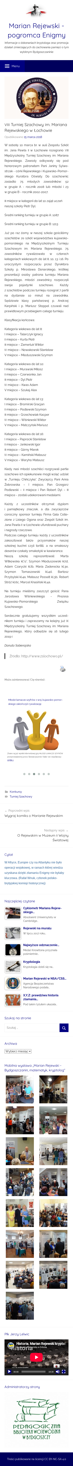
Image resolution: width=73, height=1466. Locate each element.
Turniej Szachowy (21, 796)
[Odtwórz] (9, 1371)
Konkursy (16, 791)
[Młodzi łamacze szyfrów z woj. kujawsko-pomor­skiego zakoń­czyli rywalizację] (36, 731)
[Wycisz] (58, 1371)
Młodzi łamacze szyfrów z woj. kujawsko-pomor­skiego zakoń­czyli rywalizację (35, 702)
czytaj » (10, 760)
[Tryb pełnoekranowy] (64, 1371)
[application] (36, 1357)
